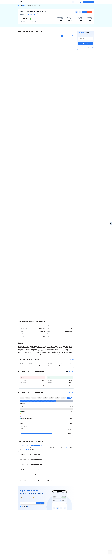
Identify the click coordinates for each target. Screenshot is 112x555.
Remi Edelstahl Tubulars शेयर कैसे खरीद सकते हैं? (30, 454)
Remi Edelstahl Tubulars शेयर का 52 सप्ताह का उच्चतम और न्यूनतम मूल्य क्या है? (36, 480)
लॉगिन (66, 448)
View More (71, 359)
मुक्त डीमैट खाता (27, 449)
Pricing (42, 2)
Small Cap (36, 14)
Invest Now (85, 43)
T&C (27, 506)
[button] (76, 12)
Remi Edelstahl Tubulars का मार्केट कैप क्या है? (29, 475)
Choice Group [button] (53, 2)
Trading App (36, 2)
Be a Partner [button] (61, 2)
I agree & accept (24, 506)
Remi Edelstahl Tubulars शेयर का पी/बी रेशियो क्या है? (31, 464)
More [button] (68, 2)
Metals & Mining (29, 14)
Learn (46, 2)
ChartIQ (58, 36)
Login (80, 2)
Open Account (40, 503)
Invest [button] (29, 2)
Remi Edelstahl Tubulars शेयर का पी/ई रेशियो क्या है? (31, 459)
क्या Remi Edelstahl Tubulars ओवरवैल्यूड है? (29, 470)
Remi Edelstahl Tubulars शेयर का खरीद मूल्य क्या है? (31, 445)
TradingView (67, 36)
